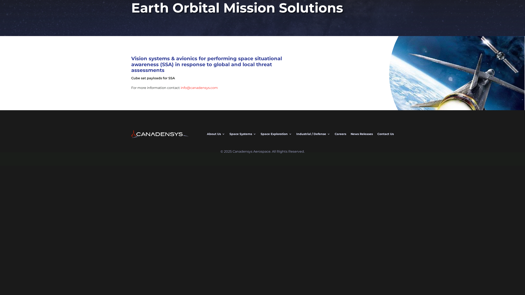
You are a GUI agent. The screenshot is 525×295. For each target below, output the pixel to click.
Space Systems (240, 134)
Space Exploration (274, 134)
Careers (340, 134)
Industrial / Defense (311, 134)
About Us (214, 134)
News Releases (362, 134)
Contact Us (385, 134)
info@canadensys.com (199, 88)
